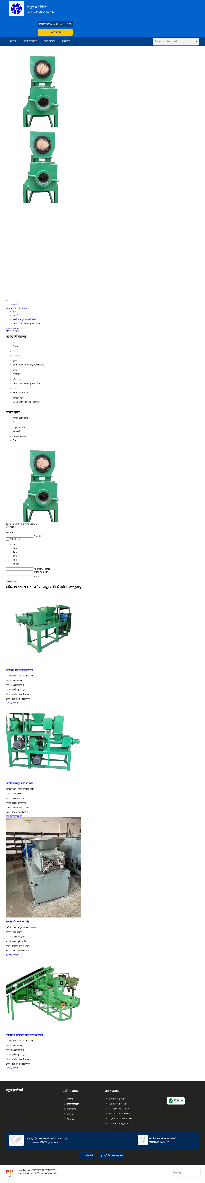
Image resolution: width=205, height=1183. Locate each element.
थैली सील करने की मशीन (118, 1103)
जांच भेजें (57, 32)
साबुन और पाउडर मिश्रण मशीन (120, 1118)
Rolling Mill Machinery (119, 1108)
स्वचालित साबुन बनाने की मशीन (19, 669)
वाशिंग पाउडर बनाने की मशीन (119, 1113)
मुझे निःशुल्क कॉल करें (113, 1155)
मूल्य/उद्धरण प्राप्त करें (14, 328)
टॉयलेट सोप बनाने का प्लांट (17, 921)
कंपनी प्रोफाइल (30, 40)
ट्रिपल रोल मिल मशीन (117, 1098)
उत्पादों (15, 315)
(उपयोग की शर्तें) (50, 1170)
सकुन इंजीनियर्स (40, 8)
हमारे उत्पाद (49, 40)
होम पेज (13, 40)
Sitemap (71, 1119)
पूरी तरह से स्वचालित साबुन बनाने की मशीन (24, 1035)
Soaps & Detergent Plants (121, 1123)
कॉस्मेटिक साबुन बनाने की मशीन (19, 783)
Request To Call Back (16, 308)
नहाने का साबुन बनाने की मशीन (24, 319)
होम (14, 311)
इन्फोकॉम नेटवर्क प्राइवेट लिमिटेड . (29, 1173)
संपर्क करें (66, 40)
